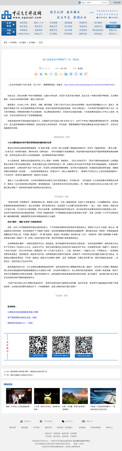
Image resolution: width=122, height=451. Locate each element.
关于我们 (36, 427)
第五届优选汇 (98, 30)
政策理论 (24, 23)
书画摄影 (113, 23)
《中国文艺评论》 (23, 34)
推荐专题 (83, 34)
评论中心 (113, 34)
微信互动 (69, 421)
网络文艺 (53, 26)
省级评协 (38, 30)
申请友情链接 (96, 427)
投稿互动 (98, 26)
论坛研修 (68, 30)
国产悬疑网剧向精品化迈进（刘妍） (23, 317)
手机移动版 (48, 421)
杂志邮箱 (114, 17)
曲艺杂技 (24, 26)
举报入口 (109, 427)
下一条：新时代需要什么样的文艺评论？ (19, 375)
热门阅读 (68, 26)
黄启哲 (80, 68)
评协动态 (98, 34)
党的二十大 (38, 23)
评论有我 (68, 34)
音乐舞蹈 (98, 23)
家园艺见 (53, 30)
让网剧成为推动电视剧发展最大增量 (23, 312)
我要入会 (113, 30)
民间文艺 (38, 26)
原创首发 (83, 26)
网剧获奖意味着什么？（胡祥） (21, 323)
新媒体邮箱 (103, 17)
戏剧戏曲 (68, 23)
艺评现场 (13, 42)
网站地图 (117, 2)
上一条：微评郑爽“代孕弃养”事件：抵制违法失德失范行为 (25, 371)
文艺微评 (113, 26)
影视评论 (83, 23)
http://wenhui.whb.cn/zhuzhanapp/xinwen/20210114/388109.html (89, 85)
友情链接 (82, 427)
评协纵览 (23, 30)
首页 (5, 42)
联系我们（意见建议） (65, 427)
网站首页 (12, 427)
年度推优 (83, 30)
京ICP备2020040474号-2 (81, 441)
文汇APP (63, 68)
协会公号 (38, 34)
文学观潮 (53, 23)
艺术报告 (53, 34)
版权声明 (48, 427)
